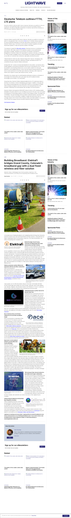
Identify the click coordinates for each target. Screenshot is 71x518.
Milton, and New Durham (28, 412)
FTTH (25, 40)
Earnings (38, 10)
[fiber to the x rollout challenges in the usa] (57, 49)
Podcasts (43, 10)
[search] (7, 3)
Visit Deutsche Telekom (9, 102)
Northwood (36, 410)
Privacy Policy (34, 515)
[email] (28, 35)
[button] (5, 3)
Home (49, 34)
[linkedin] (22, 35)
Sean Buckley (7, 176)
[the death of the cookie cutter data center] (57, 28)
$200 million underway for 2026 (17, 336)
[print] (44, 35)
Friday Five (32, 10)
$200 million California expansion (13, 325)
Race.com (14, 328)
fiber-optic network (21, 48)
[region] (35, 516)
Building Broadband (51, 10)
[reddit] (26, 35)
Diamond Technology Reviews (22, 10)
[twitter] (24, 35)
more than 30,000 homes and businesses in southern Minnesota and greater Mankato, (14, 277)
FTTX (5, 15)
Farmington (20, 412)
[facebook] (20, 35)
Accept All (66, 515)
